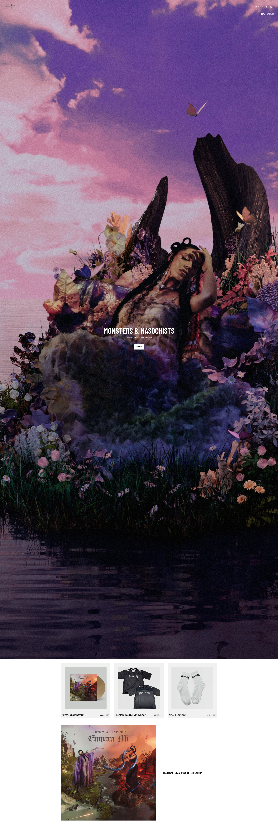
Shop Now (139, 347)
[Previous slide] (68, 688)
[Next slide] (103, 688)
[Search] (262, 6)
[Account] (266, 6)
